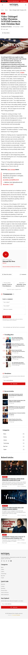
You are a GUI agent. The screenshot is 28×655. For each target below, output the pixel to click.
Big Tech (3, 575)
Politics (2, 569)
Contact (2, 586)
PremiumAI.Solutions (16, 615)
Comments (23, 274)
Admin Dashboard (5, 594)
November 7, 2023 (8, 184)
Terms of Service (4, 592)
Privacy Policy (4, 590)
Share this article (7, 274)
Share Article (7, 32)
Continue (8, 316)
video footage (11, 169)
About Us (3, 584)
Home (2, 10)
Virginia (22, 72)
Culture (2, 571)
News (6, 10)
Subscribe (15, 383)
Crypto (2, 577)
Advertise (3, 588)
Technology (3, 573)
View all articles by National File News (12, 266)
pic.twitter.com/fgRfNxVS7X (11, 179)
